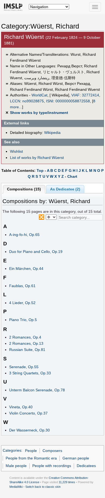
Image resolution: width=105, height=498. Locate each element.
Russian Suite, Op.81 (27, 349)
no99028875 (33, 101)
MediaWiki (16, 486)
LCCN (15, 101)
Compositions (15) (24, 189)
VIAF (75, 95)
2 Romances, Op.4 (25, 337)
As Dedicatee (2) (65, 189)
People (31, 450)
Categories (12, 450)
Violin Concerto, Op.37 (28, 413)
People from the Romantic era (31, 458)
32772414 (90, 95)
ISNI (49, 101)
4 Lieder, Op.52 (22, 303)
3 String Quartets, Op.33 (30, 373)
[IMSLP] (14, 6)
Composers (52, 450)
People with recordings (51, 466)
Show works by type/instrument (39, 112)
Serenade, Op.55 (23, 367)
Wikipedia (52, 132)
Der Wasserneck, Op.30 (29, 430)
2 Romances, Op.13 (26, 343)
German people (75, 458)
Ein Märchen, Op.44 (26, 268)
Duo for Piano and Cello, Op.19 (35, 251)
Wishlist (16, 151)
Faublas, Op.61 (22, 286)
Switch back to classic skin (43, 486)
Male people (16, 466)
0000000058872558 (72, 101)
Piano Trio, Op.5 (23, 320)
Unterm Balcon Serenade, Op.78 (37, 390)
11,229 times (67, 482)
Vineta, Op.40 (21, 407)
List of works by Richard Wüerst (37, 157)
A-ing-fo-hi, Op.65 (24, 234)
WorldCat (39, 95)
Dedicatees (86, 466)
